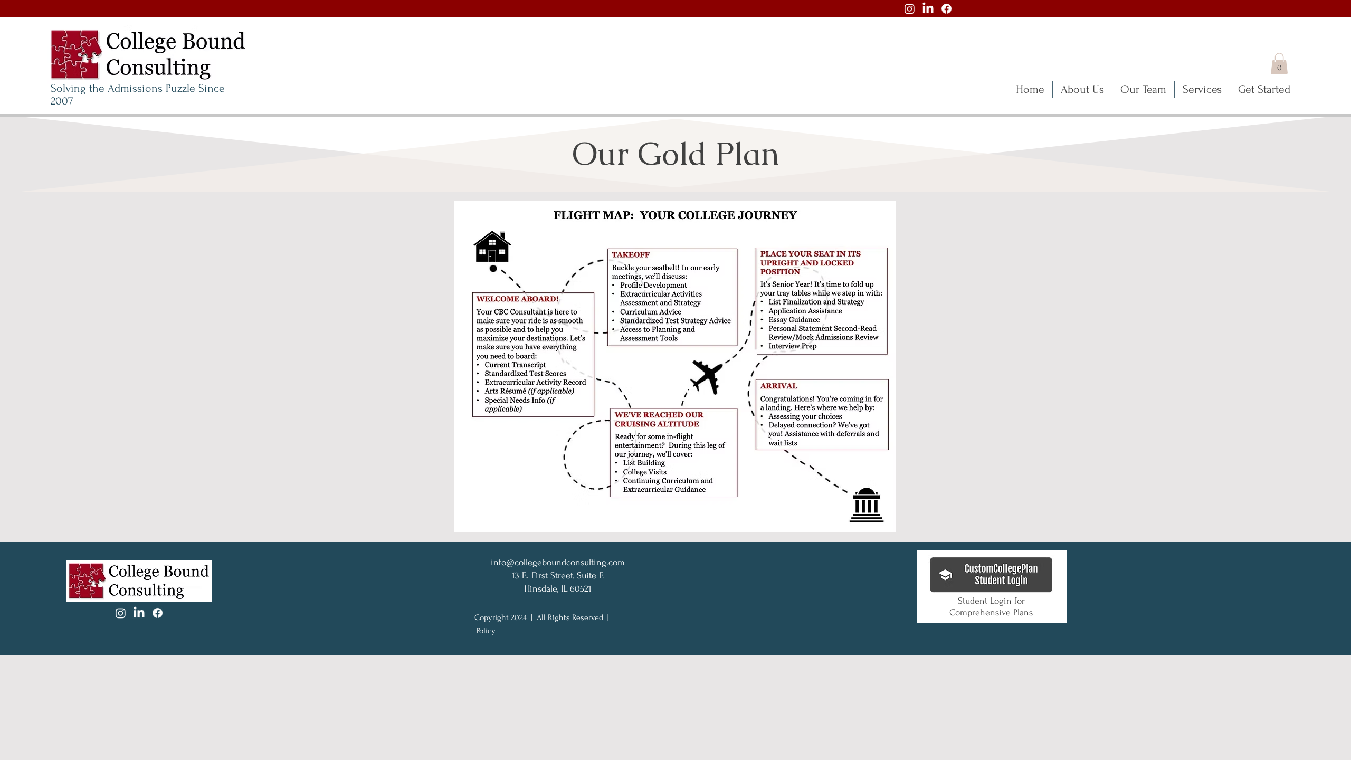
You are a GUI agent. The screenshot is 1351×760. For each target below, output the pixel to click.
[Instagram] (909, 8)
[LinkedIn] (928, 8)
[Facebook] (946, 8)
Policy (486, 630)
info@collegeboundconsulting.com (558, 562)
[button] (1279, 63)
